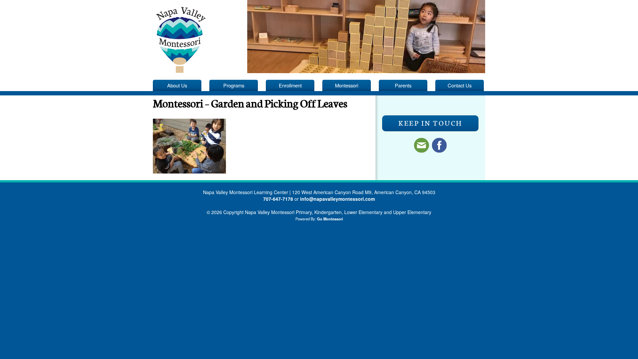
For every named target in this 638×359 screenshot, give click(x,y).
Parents (403, 85)
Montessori (346, 85)
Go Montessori (330, 218)
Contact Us (460, 85)
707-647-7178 (278, 198)
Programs (233, 85)
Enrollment (290, 85)
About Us (177, 85)
